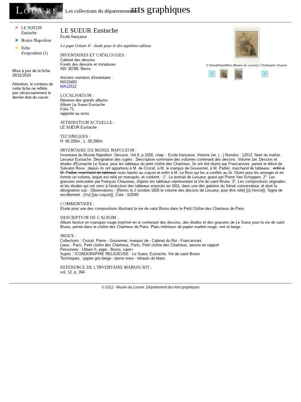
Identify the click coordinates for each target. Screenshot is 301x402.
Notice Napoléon (36, 40)
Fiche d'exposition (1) (34, 50)
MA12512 (68, 86)
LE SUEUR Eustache (31, 30)
